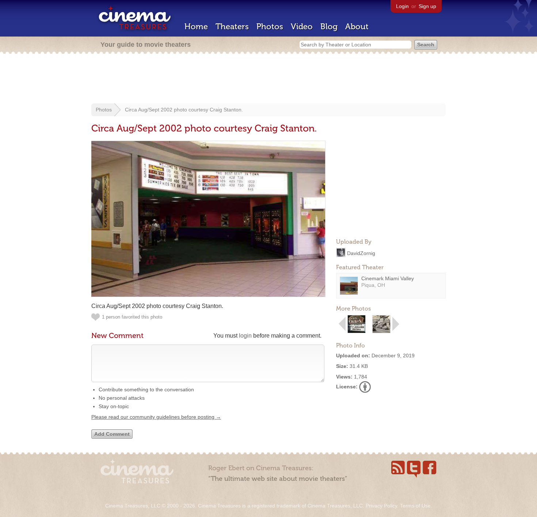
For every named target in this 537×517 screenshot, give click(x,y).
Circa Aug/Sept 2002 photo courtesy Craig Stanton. (184, 110)
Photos (269, 26)
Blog (329, 26)
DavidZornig (361, 253)
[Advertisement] (268, 79)
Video (302, 26)
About (357, 26)
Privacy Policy (381, 506)
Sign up (427, 6)
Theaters (232, 26)
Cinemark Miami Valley (387, 278)
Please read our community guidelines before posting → (156, 417)
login (245, 335)
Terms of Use (415, 506)
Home (196, 26)
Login (402, 6)
